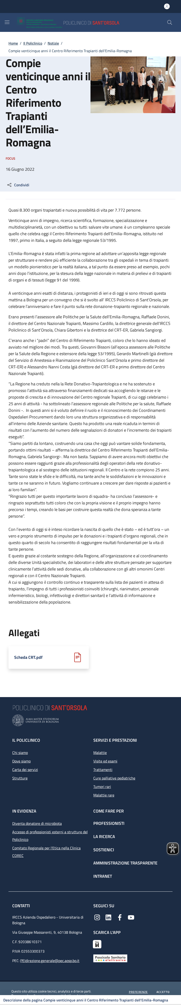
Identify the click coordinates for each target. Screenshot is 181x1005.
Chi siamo (20, 752)
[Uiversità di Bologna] (90, 720)
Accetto (163, 992)
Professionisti (108, 823)
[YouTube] (131, 917)
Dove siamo (21, 761)
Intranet (102, 876)
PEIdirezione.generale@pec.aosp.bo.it (49, 960)
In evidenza (24, 811)
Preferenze (138, 992)
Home (13, 43)
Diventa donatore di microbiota (37, 823)
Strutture (20, 778)
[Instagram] (97, 917)
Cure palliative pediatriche (114, 778)
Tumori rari (102, 786)
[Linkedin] (108, 917)
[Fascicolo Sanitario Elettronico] (110, 958)
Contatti (21, 906)
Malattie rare (103, 795)
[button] (170, 22)
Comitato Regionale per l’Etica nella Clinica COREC (46, 851)
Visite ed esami (105, 761)
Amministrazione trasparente (125, 863)
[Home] (82, 22)
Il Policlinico (32, 43)
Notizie (53, 43)
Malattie (100, 752)
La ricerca (104, 836)
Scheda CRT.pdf (28, 657)
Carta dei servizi (25, 769)
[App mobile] (97, 943)
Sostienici (103, 850)
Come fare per (108, 811)
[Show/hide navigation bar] (7, 22)
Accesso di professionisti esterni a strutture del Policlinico (50, 835)
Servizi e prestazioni (115, 740)
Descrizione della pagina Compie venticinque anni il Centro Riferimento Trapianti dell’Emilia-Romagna (85, 1000)
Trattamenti (102, 769)
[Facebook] (119, 917)
